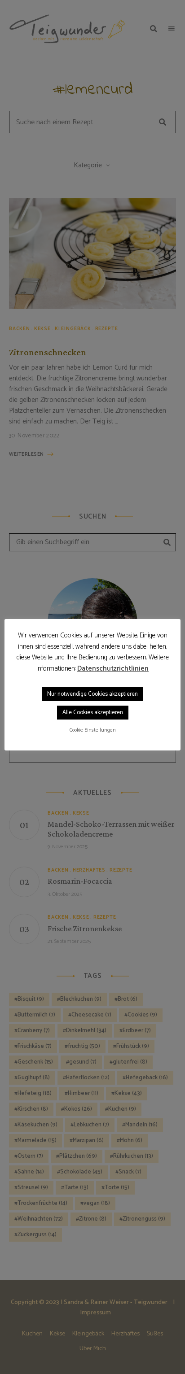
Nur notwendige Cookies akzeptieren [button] (92, 694)
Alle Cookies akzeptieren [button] (92, 712)
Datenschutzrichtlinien (113, 668)
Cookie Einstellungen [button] (93, 730)
